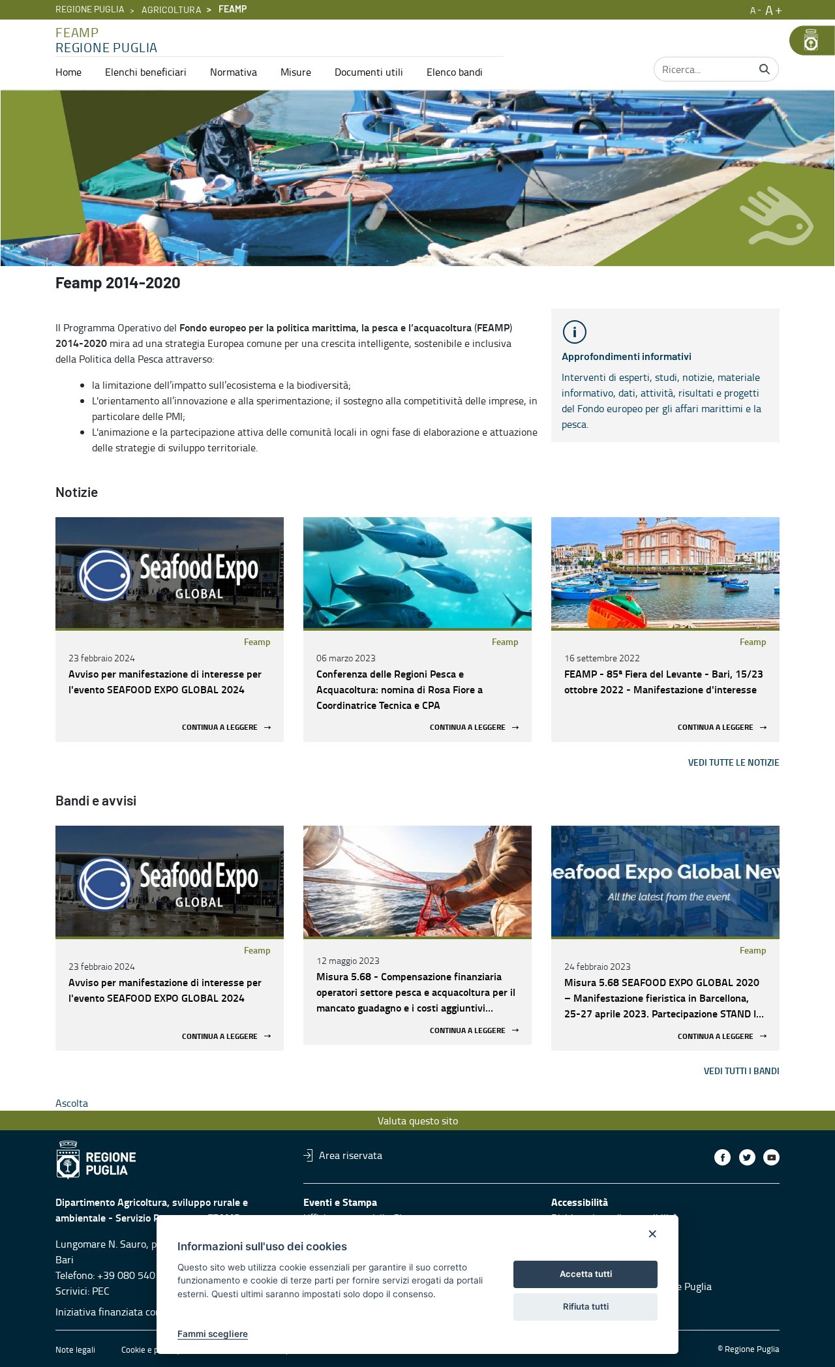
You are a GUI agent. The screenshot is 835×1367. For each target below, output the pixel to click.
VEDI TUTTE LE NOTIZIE (734, 762)
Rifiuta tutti (586, 1306)
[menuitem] (68, 72)
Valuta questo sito (418, 1120)
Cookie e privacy (150, 1349)
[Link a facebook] (722, 1157)
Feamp (257, 641)
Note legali (75, 1349)
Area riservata (350, 1155)
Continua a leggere (220, 727)
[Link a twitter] (747, 1157)
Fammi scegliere (212, 1334)
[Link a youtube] (771, 1157)
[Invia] (764, 69)
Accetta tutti (586, 1274)
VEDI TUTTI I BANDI (742, 1070)
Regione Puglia (90, 9)
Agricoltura (172, 10)
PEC (101, 1291)
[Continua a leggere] (169, 572)
